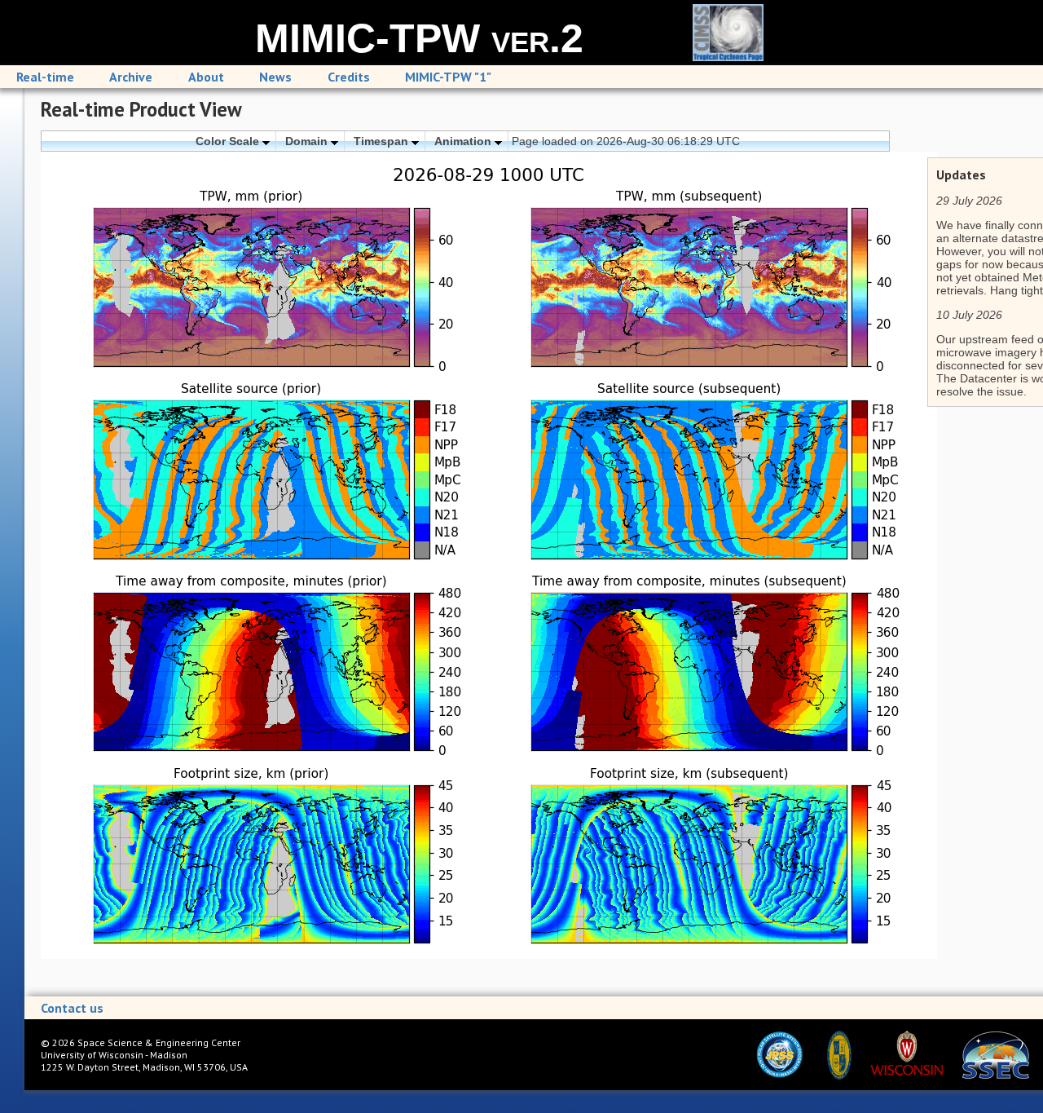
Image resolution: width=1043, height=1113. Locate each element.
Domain (308, 141)
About (206, 76)
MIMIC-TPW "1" (448, 76)
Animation (464, 141)
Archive (130, 76)
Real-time (45, 76)
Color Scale (229, 141)
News (275, 76)
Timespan (382, 141)
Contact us (72, 1008)
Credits (349, 76)
